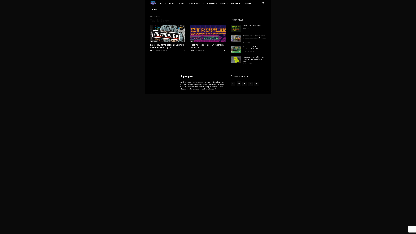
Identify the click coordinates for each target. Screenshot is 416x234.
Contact (248, 3)
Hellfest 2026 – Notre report (252, 26)
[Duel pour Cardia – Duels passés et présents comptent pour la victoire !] (236, 38)
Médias (223, 3)
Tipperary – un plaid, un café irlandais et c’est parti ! (252, 48)
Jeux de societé (195, 3)
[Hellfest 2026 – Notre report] (236, 28)
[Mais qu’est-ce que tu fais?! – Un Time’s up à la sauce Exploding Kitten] (236, 59)
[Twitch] (250, 84)
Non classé (154, 41)
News (171, 3)
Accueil (163, 3)
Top (192, 41)
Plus (154, 10)
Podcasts (235, 3)
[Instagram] (239, 83)
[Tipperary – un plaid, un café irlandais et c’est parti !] (236, 49)
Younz (152, 50)
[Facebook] (233, 84)
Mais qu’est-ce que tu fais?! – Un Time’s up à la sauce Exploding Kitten (253, 59)
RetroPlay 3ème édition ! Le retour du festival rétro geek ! (167, 46)
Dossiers (211, 3)
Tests (181, 3)
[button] (263, 3)
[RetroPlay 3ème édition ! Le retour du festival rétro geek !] (167, 33)
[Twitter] (256, 84)
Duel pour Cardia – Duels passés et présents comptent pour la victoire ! (254, 38)
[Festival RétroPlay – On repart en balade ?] (208, 33)
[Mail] (244, 84)
